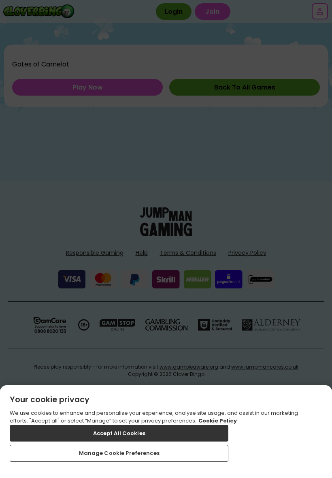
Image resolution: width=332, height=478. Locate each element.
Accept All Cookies (119, 433)
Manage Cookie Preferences (119, 453)
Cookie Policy (217, 421)
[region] (166, 431)
